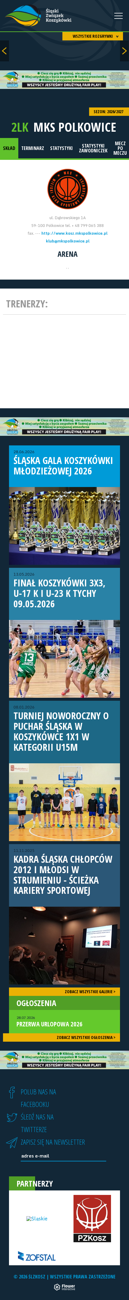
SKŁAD (9, 148)
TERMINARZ (32, 148)
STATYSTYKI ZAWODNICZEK (93, 148)
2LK (19, 126)
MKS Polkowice (74, 127)
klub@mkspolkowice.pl (67, 241)
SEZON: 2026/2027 (109, 111)
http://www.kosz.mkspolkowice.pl (74, 233)
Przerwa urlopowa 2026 (49, 1021)
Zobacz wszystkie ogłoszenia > (86, 1037)
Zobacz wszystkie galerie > (90, 991)
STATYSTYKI (61, 148)
